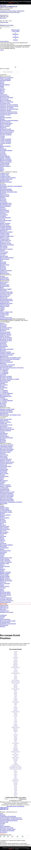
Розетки (2, 477)
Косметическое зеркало (6, 123)
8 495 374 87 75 (4, 6)
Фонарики (3, 442)
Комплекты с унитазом (6, 249)
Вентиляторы (3, 503)
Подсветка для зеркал (6, 376)
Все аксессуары (4, 99)
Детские (2, 386)
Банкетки (2, 89)
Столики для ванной (5, 141)
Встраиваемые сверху (6, 203)
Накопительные (4, 282)
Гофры (2, 310)
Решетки (2, 316)
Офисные (2, 383)
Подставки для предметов (7, 130)
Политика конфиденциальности (8, 820)
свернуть (28, 2)
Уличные (2, 432)
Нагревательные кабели (6, 300)
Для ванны (3, 216)
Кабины (2, 169)
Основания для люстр (6, 340)
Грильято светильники (6, 497)
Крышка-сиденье (4, 194)
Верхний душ (3, 230)
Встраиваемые (4, 346)
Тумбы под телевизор (6, 562)
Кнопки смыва (4, 256)
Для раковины (4, 214)
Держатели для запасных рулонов (9, 106)
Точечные (2, 347)
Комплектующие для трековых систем (10, 357)
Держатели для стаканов (6, 107)
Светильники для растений (7, 364)
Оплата (14, 11)
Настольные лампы (5, 452)
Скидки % (3, 833)
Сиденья (2, 136)
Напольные (3, 209)
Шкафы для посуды (5, 579)
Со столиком (3, 402)
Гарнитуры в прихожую (6, 600)
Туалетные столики (5, 550)
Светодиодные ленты (6, 419)
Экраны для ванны (5, 157)
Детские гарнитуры (5, 602)
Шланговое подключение (7, 244)
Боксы (1, 170)
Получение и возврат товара (7, 620)
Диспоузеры (3, 290)
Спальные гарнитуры (6, 597)
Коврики (2, 119)
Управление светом (5, 333)
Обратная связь (4, 625)
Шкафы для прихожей (6, 580)
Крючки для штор (5, 126)
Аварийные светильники (7, 494)
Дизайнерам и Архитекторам (8, 623)
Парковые (2, 439)
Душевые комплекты (5, 229)
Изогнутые (3, 406)
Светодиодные (4, 454)
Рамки (1, 479)
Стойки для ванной (5, 140)
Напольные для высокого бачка (8, 191)
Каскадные (3, 330)
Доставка (9, 11)
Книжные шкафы (4, 576)
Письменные (3, 552)
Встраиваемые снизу (5, 204)
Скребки (2, 137)
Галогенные (3, 467)
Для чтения (3, 404)
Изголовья (3, 520)
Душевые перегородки (6, 179)
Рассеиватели (3, 426)
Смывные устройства (6, 270)
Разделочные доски (5, 294)
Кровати (2, 516)
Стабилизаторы (4, 487)
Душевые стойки (4, 233)
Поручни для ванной (5, 134)
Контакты (17, 12)
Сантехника (3, 42)
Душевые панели (4, 234)
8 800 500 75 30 (13, 6)
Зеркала (2, 81)
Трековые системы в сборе (7, 353)
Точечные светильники (6, 450)
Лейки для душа (4, 237)
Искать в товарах (4, 68)
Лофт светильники (5, 360)
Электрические (4, 277)
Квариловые (3, 154)
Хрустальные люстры (6, 327)
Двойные (2, 207)
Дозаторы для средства (6, 293)
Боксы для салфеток (5, 100)
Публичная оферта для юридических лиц (11, 819)
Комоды (2, 90)
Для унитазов (3, 247)
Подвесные (3, 184)
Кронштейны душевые (6, 231)
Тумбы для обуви (4, 559)
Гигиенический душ (5, 240)
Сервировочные (4, 547)
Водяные (2, 276)
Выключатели (4, 480)
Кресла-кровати (4, 527)
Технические (3, 472)
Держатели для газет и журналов (9, 104)
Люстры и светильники (13, 42)
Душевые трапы (4, 313)
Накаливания (3, 470)
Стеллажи (2, 587)
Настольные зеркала (5, 595)
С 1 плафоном (4, 370)
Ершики (2, 116)
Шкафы (2, 86)
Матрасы (2, 519)
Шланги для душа (5, 241)
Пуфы (1, 567)
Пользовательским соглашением (15, 806)
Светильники (3, 94)
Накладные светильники (6, 349)
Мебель (12, 44)
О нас (1, 813)
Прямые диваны (4, 507)
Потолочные (3, 324)
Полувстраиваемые (5, 206)
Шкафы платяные (5, 573)
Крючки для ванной (5, 124)
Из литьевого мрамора (6, 150)
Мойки (2, 287)
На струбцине (4, 384)
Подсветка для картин (6, 377)
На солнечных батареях (6, 437)
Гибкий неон (3, 423)
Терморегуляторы (5, 304)
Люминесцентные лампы (7, 500)
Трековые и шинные (5, 352)
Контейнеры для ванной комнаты (9, 120)
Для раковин (3, 253)
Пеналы (2, 83)
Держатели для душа (5, 243)
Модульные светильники (7, 449)
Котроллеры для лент (6, 427)
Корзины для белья (5, 121)
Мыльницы (3, 127)
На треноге (3, 403)
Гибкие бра (3, 374)
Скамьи (2, 570)
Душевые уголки (4, 173)
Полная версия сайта (5, 834)
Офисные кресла (4, 526)
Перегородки (3, 272)
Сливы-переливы (4, 163)
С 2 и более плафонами (6, 400)
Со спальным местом (5, 510)
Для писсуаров (4, 251)
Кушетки (2, 513)
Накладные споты (5, 394)
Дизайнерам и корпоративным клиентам (12, 11)
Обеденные (3, 536)
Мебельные (3, 363)
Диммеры (2, 482)
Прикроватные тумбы (6, 557)
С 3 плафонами (4, 373)
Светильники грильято (6, 446)
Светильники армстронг (6, 444)
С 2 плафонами (4, 372)
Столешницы (3, 201)
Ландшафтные (4, 433)
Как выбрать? (3, 832)
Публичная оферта (5, 622)
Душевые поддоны (5, 176)
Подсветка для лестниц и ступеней (9, 379)
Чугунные (2, 153)
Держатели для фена (5, 110)
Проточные (3, 283)
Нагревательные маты (6, 299)
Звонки (2, 483)
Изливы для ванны (5, 223)
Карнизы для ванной (5, 117)
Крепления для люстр (6, 339)
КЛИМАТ (11, 320)
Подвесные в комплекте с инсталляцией (11, 186)
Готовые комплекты (5, 217)
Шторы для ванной (5, 146)
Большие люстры (4, 329)
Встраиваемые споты (6, 396)
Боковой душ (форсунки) (7, 236)
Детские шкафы (4, 575)
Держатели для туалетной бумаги (9, 109)
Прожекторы (3, 434)
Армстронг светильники (6, 496)
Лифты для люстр (5, 336)
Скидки (2, 41)
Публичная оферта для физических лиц (10, 817)
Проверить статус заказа (6, 827)
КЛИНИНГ (17, 320)
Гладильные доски (5, 103)
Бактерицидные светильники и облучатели (11, 367)
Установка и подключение (7, 830)
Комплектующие (4, 96)
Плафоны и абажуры (5, 334)
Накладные (3, 200)
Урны (1, 144)
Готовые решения (5, 84)
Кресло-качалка (4, 532)
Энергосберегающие (5, 466)
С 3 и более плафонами (6, 393)
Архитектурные (4, 436)
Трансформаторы (4, 489)
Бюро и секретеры (5, 583)
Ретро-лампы (3, 456)
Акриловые (3, 149)
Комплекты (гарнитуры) (6, 77)
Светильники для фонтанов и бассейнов (11, 502)
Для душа (2, 219)
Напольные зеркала (5, 593)
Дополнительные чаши (6, 292)
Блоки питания (4, 420)
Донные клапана (4, 210)
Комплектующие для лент (7, 429)
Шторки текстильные (6, 160)
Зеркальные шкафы (5, 80)
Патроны (2, 474)
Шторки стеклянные (5, 159)
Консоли (2, 91)
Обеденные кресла (5, 529)
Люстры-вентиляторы (6, 337)
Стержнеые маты (4, 302)
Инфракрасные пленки (6, 303)
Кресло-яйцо (3, 533)
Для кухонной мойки (5, 220)
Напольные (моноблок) (6, 190)
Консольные (3, 546)
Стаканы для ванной (5, 139)
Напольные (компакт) (6, 189)
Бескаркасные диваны (6, 512)
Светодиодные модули (6, 424)
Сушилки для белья (5, 143)
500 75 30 (4, 16)
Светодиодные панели (6, 366)
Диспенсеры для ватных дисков (8, 113)
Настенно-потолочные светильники (10, 359)
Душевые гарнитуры (5, 227)
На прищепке (3, 387)
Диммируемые (4, 469)
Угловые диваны (4, 509)
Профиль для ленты (5, 422)
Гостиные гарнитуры (5, 599)
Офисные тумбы (4, 563)
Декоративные (4, 382)
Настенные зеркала (5, 592)
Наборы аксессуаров (5, 129)
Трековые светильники (6, 410)
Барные (2, 537)
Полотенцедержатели (6, 133)
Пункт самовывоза (5, 619)
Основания (3, 522)
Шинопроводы (4, 356)
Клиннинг (7, 44)
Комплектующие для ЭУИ (7, 492)
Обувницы (3, 582)
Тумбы (2, 87)
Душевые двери (4, 174)
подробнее (17, 2)
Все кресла (3, 524)
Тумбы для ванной (5, 560)
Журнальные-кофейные (6, 544)
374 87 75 (4, 15)
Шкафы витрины (4, 577)
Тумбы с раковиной (5, 79)
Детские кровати (4, 517)
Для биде (2, 221)
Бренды (7, 41)
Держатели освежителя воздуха (8, 111)
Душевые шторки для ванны (7, 177)
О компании (3, 11)
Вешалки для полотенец (6, 101)
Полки (2, 93)
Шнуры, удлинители (5, 486)
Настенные (3, 350)
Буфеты (2, 585)
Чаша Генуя (3, 193)
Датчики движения (5, 484)
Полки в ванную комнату (7, 131)
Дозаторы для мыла (5, 114)
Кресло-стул (3, 530)
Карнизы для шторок (5, 161)
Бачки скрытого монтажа (7, 257)
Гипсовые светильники (6, 362)
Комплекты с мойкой (5, 289)
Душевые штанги (4, 239)
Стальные (2, 151)
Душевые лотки (4, 314)
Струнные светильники (6, 354)
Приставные (3, 187)
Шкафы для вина (4, 586)
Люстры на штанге (5, 332)
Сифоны (2, 309)
